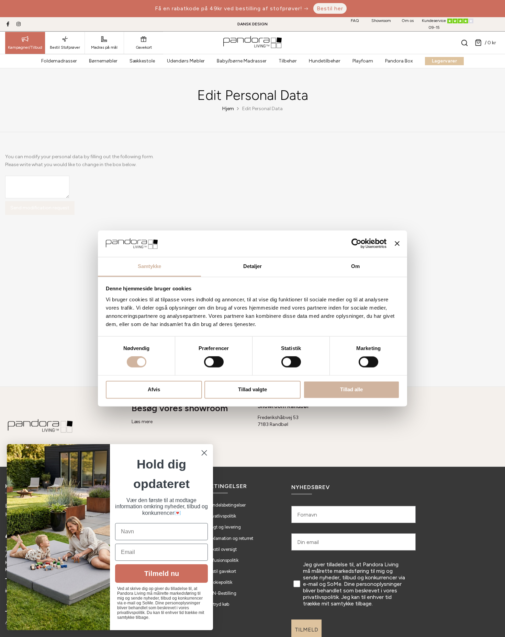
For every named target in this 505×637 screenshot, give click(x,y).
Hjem (228, 109)
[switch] (214, 362)
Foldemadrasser (59, 61)
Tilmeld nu (161, 573)
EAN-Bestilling (221, 593)
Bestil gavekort (221, 571)
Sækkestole (142, 61)
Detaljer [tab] (252, 266)
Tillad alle (351, 389)
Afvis (154, 389)
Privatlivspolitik (221, 516)
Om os (408, 20)
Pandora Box (399, 61)
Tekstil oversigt (222, 549)
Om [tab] (355, 266)
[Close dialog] (204, 453)
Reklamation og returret (230, 538)
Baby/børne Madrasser (242, 61)
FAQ (355, 20)
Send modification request (39, 208)
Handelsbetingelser (226, 505)
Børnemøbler (103, 61)
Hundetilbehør (324, 61)
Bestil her (330, 8)
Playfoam (362, 61)
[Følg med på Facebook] (8, 24)
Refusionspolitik (222, 560)
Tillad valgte (252, 389)
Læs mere (142, 422)
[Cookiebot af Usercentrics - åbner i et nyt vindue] (356, 244)
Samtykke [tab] (149, 266)
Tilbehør (288, 61)
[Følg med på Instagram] (18, 24)
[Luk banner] (397, 243)
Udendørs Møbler (186, 61)
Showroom (381, 20)
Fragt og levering (224, 527)
